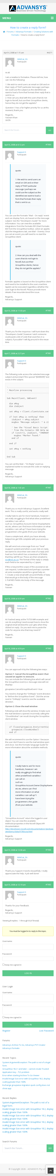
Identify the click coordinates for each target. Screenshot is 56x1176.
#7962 (48, 598)
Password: (7, 954)
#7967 (48, 487)
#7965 (48, 310)
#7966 (48, 850)
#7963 (48, 884)
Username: (7, 941)
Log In (28, 973)
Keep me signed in (13, 964)
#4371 (49, 52)
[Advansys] (28, 8)
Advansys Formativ (24, 31)
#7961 (48, 353)
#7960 (48, 648)
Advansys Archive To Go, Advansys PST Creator (23, 1045)
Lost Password (46, 1030)
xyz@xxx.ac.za (12, 559)
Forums (10, 31)
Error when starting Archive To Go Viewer (20, 1075)
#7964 (48, 144)
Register (6, 1030)
